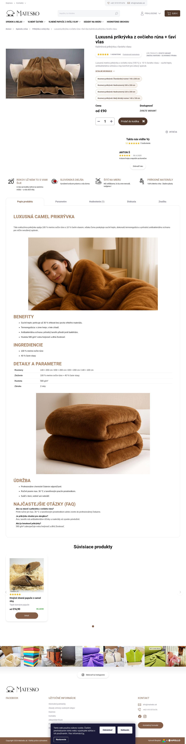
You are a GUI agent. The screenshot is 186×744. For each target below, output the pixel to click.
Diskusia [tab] (131, 201)
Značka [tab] (162, 201)
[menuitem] (15, 22)
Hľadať (116, 13)
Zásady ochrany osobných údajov (62, 708)
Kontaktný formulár (150, 725)
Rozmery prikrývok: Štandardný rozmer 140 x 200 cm (119, 79)
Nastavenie (61, 739)
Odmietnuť (107, 730)
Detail (26, 616)
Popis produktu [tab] (25, 201)
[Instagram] (145, 716)
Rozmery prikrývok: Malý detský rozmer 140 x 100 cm (119, 98)
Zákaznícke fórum (56, 720)
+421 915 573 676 (150, 710)
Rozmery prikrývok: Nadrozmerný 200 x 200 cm (116, 85)
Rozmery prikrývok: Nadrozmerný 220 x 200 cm (116, 92)
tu (83, 733)
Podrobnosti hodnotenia (131, 54)
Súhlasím (125, 730)
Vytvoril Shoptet (154, 740)
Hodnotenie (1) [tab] (96, 201)
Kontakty (20, 3)
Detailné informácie (104, 71)
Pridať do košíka (130, 121)
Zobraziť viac (138, 166)
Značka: (162, 56)
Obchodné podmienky (57, 704)
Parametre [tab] (61, 201)
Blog (50, 728)
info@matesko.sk (150, 705)
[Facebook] (140, 716)
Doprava (9, 3)
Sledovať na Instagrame (95, 675)
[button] (93, 626)
